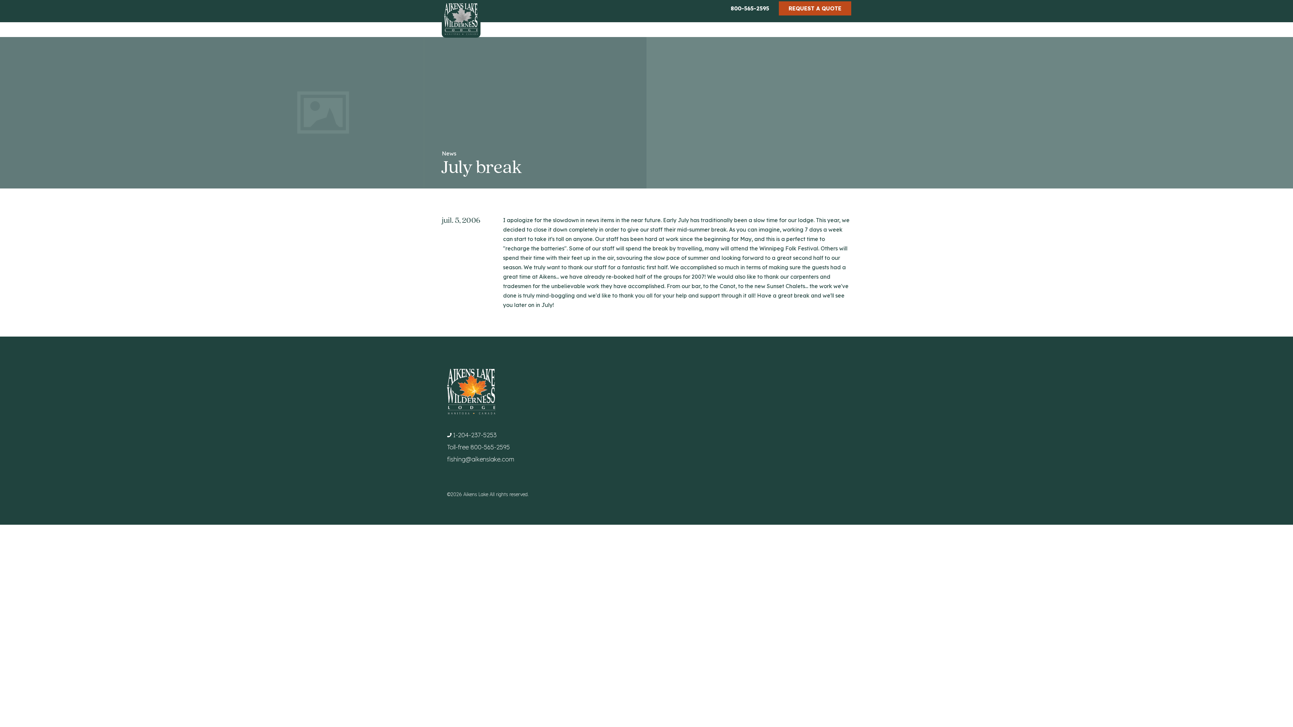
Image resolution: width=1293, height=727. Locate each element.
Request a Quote (815, 8)
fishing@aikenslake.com (480, 459)
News (449, 153)
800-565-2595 (750, 8)
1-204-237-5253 (475, 435)
